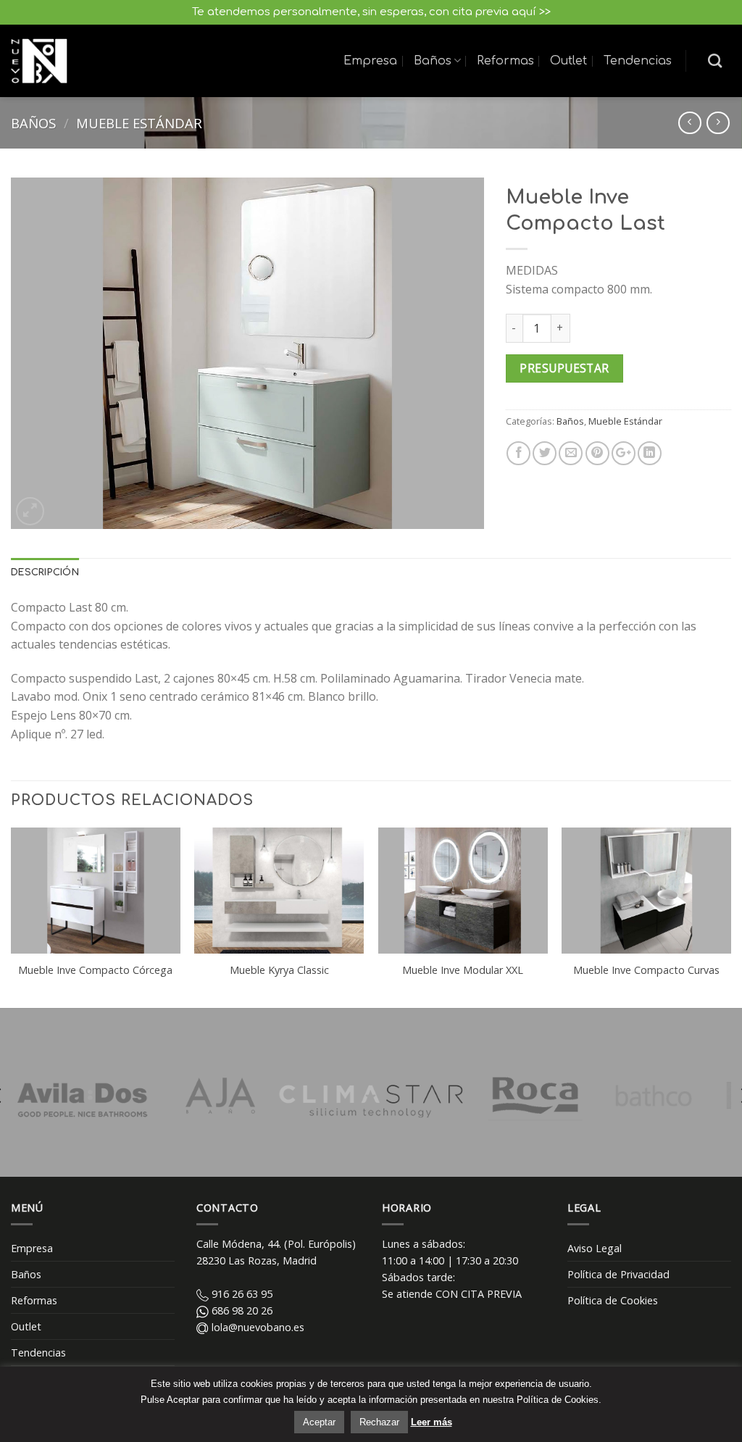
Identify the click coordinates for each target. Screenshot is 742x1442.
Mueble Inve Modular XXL (462, 970)
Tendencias (638, 60)
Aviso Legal (594, 1248)
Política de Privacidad (618, 1274)
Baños (432, 60)
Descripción (45, 572)
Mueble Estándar (139, 123)
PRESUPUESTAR (564, 368)
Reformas (505, 60)
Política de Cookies (612, 1300)
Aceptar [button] (319, 1422)
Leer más (431, 1422)
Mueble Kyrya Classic (279, 970)
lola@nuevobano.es (256, 1327)
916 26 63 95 (240, 1294)
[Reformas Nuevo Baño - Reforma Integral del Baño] (39, 61)
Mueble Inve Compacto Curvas (646, 970)
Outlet (568, 60)
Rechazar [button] (379, 1422)
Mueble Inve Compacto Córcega (95, 970)
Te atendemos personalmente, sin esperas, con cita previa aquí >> (371, 12)
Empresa (370, 60)
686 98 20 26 (240, 1310)
